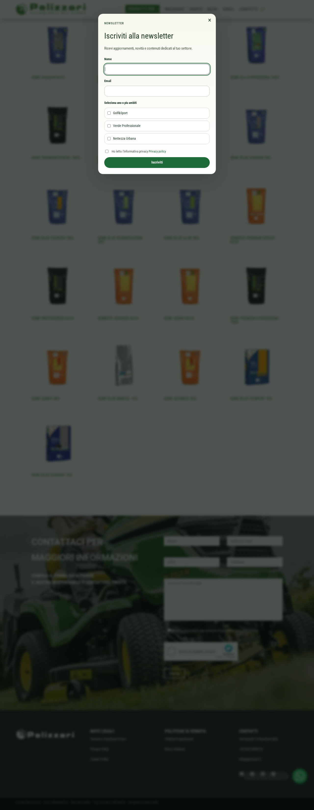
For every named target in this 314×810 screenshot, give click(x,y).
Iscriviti (157, 162)
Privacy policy (157, 151)
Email (107, 81)
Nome (108, 59)
